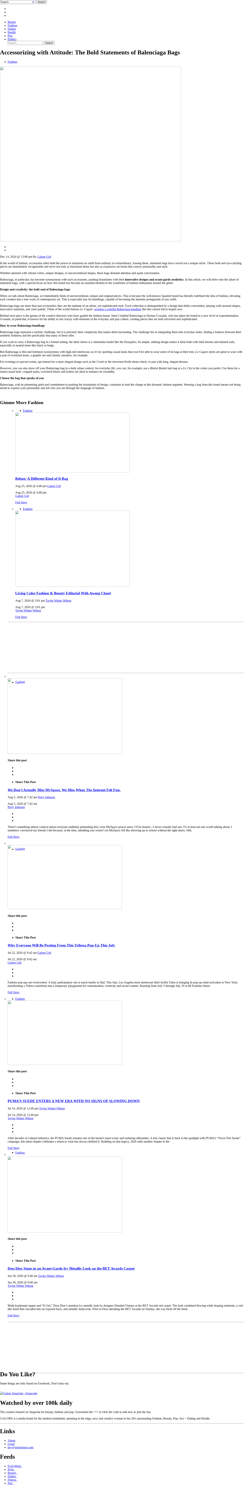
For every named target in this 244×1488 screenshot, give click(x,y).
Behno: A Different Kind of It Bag (41, 479)
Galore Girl (44, 256)
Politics (12, 39)
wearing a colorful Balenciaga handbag (117, 309)
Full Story (21, 502)
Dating (12, 28)
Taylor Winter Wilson (58, 600)
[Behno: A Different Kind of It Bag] (72, 471)
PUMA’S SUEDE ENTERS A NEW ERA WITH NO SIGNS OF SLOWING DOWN (74, 1101)
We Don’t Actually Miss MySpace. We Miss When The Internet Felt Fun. (64, 790)
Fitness (13, 1479)
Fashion (12, 25)
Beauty (12, 22)
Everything (15, 1466)
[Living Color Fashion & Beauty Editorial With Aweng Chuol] (72, 585)
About (11, 1440)
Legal (11, 1444)
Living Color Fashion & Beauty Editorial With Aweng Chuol (63, 593)
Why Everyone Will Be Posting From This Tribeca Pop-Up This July (61, 945)
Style (11, 1469)
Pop (10, 35)
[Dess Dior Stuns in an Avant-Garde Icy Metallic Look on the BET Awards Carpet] (65, 1231)
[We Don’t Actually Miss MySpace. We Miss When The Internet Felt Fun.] (65, 752)
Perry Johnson (46, 797)
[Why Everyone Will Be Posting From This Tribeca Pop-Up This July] (65, 908)
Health (12, 32)
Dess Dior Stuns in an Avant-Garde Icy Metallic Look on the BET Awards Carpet (71, 1268)
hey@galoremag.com (20, 1447)
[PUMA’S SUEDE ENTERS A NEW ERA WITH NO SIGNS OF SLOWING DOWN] (65, 1063)
